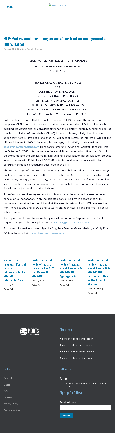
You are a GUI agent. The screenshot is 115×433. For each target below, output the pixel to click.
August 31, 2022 (12, 49)
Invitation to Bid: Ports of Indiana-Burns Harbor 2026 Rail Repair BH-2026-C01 (44, 268)
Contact (8, 378)
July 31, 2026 (10, 284)
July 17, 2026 (38, 280)
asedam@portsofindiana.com (71, 223)
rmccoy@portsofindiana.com (46, 233)
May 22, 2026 (66, 280)
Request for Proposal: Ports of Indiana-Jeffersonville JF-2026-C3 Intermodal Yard (15, 270)
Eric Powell (27, 49)
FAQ (6, 391)
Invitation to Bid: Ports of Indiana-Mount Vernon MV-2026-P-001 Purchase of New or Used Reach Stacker (99, 272)
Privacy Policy (11, 403)
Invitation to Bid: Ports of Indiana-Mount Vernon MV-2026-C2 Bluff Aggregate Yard (71, 268)
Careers (8, 397)
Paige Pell (8, 289)
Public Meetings (12, 410)
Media (7, 384)
